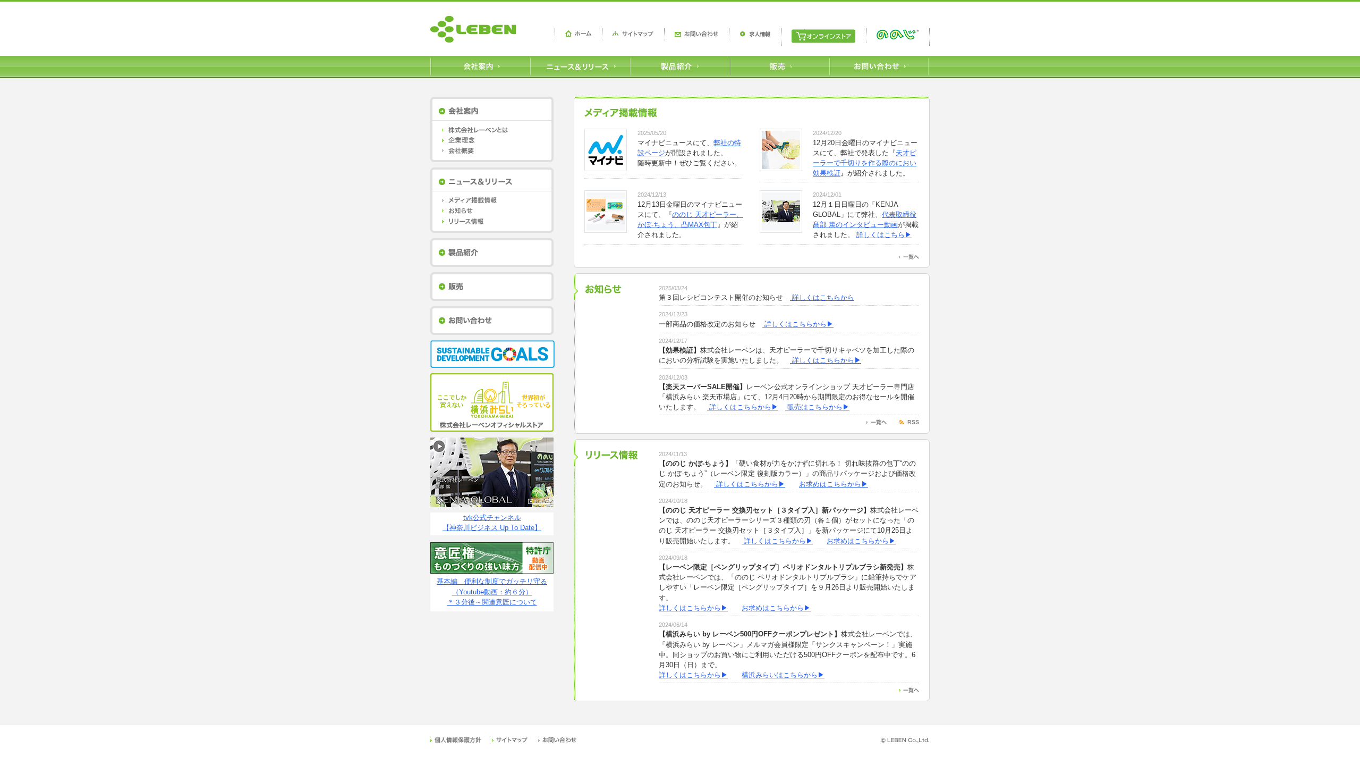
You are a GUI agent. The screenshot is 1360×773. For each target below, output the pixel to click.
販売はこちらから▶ (817, 407)
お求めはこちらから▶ (833, 484)
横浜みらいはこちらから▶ (783, 675)
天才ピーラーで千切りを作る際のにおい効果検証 (864, 163)
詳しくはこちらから (822, 297)
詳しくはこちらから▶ (798, 324)
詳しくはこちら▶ (884, 235)
